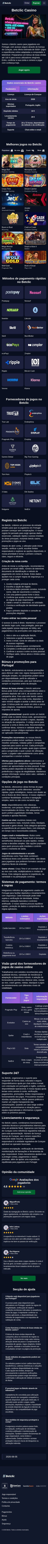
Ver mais (24, 1278)
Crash (28, 150)
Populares (6, 150)
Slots (39, 150)
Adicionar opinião (24, 1192)
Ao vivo (17, 150)
